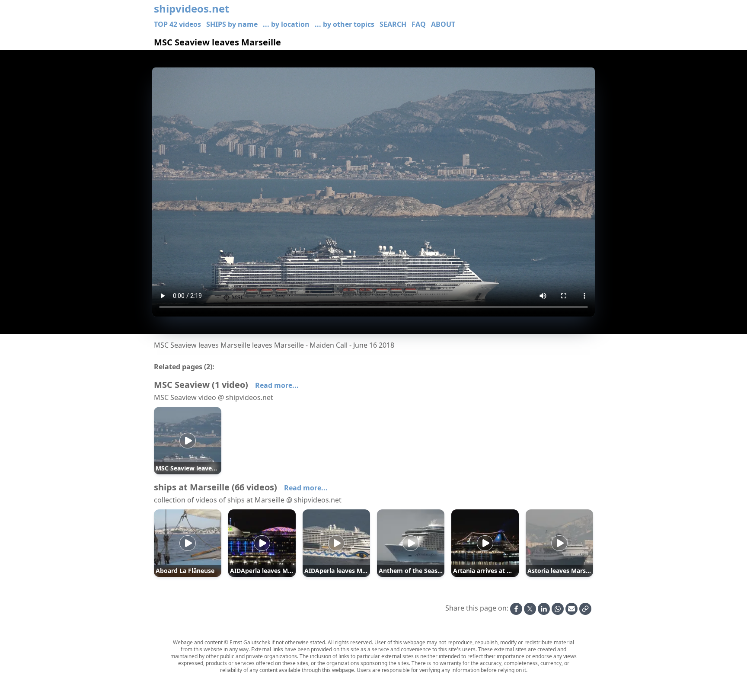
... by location (286, 24)
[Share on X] (530, 609)
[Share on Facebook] (516, 609)
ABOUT (443, 24)
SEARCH (393, 24)
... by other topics (344, 24)
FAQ (419, 24)
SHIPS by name (232, 24)
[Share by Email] (571, 609)
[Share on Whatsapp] (558, 609)
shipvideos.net (191, 9)
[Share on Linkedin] (544, 609)
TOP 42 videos (177, 24)
